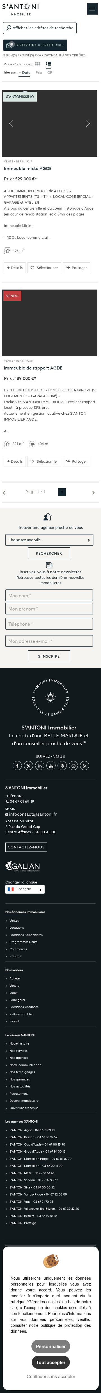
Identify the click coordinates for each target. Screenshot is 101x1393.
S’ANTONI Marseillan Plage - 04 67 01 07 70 (41, 1159)
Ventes (14, 920)
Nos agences (19, 1058)
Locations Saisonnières (26, 935)
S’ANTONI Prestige (23, 1223)
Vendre (14, 986)
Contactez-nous (26, 847)
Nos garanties (20, 1079)
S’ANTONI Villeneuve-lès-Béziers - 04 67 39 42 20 (44, 1209)
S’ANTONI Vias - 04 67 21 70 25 (31, 1202)
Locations (17, 928)
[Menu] (92, 9)
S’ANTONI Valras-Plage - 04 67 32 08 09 (38, 1194)
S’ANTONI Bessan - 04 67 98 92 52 (34, 1137)
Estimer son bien (21, 1014)
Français (24, 889)
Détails (17, 267)
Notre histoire (19, 1043)
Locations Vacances (24, 1007)
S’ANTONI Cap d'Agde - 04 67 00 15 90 (37, 1144)
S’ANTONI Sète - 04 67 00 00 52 (32, 1187)
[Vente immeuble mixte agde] (49, 123)
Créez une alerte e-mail (40, 45)
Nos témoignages (22, 1072)
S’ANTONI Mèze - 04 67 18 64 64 (32, 1173)
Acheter (15, 978)
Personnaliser (51, 1346)
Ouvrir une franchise (24, 1108)
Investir (15, 1021)
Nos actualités (20, 1086)
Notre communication (25, 1065)
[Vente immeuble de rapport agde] (49, 323)
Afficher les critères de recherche (43, 27)
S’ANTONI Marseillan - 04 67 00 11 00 (36, 1166)
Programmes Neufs (23, 942)
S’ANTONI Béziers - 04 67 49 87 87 (33, 1216)
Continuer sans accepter (51, 1376)
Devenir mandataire (24, 1101)
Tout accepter (50, 1362)
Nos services (18, 1051)
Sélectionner (47, 267)
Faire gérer (17, 1000)
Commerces (18, 949)
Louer (14, 993)
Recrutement (19, 1094)
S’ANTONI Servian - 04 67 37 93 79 (34, 1180)
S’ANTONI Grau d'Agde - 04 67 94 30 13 (37, 1151)
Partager (79, 267)
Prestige (15, 956)
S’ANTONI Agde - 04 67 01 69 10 (32, 1130)
